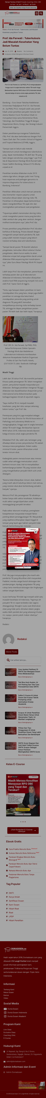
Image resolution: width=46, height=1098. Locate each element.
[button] (35, 532)
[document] (23, 549)
